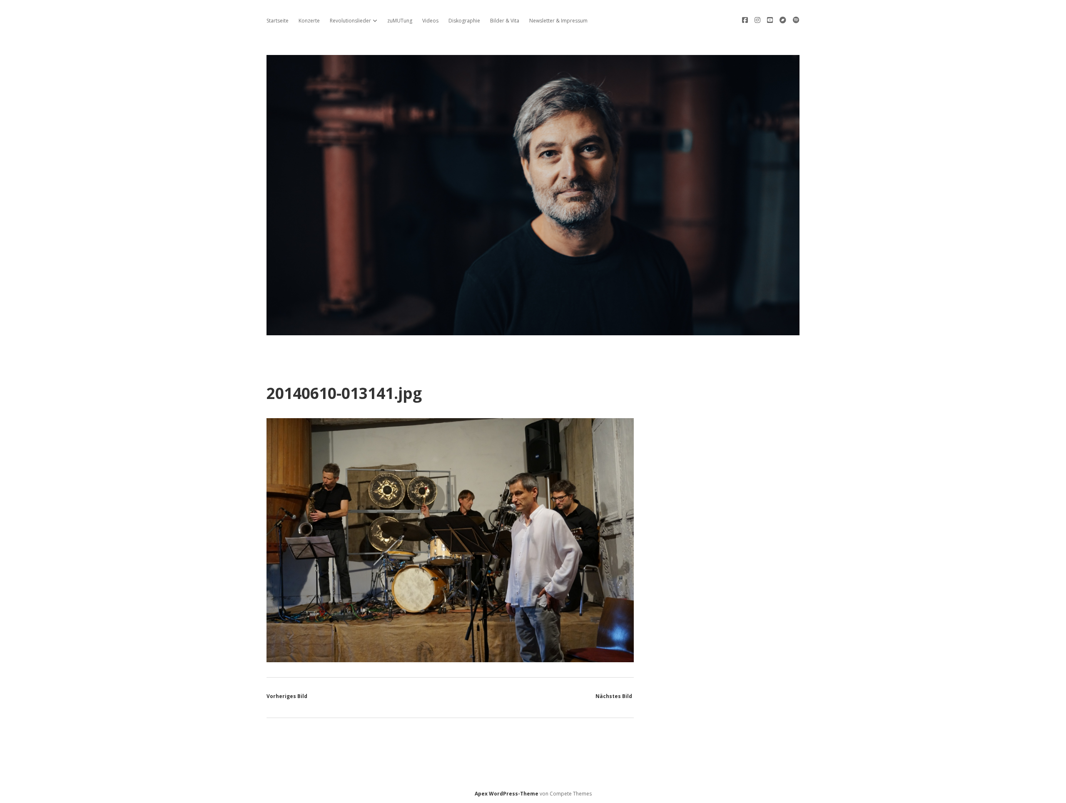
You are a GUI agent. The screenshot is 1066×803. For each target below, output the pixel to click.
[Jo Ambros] (533, 330)
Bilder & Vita (504, 20)
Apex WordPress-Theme (506, 793)
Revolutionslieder (350, 20)
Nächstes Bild (613, 696)
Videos (430, 20)
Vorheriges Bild (286, 696)
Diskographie (464, 20)
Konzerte (309, 20)
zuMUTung (399, 20)
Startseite (277, 20)
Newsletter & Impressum (558, 20)
